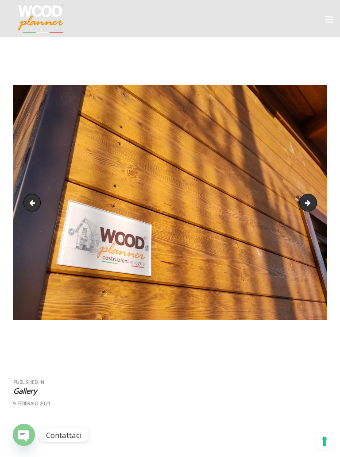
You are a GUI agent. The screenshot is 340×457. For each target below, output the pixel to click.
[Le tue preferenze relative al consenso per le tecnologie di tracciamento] (324, 441)
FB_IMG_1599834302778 (313, 202)
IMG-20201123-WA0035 (34, 202)
